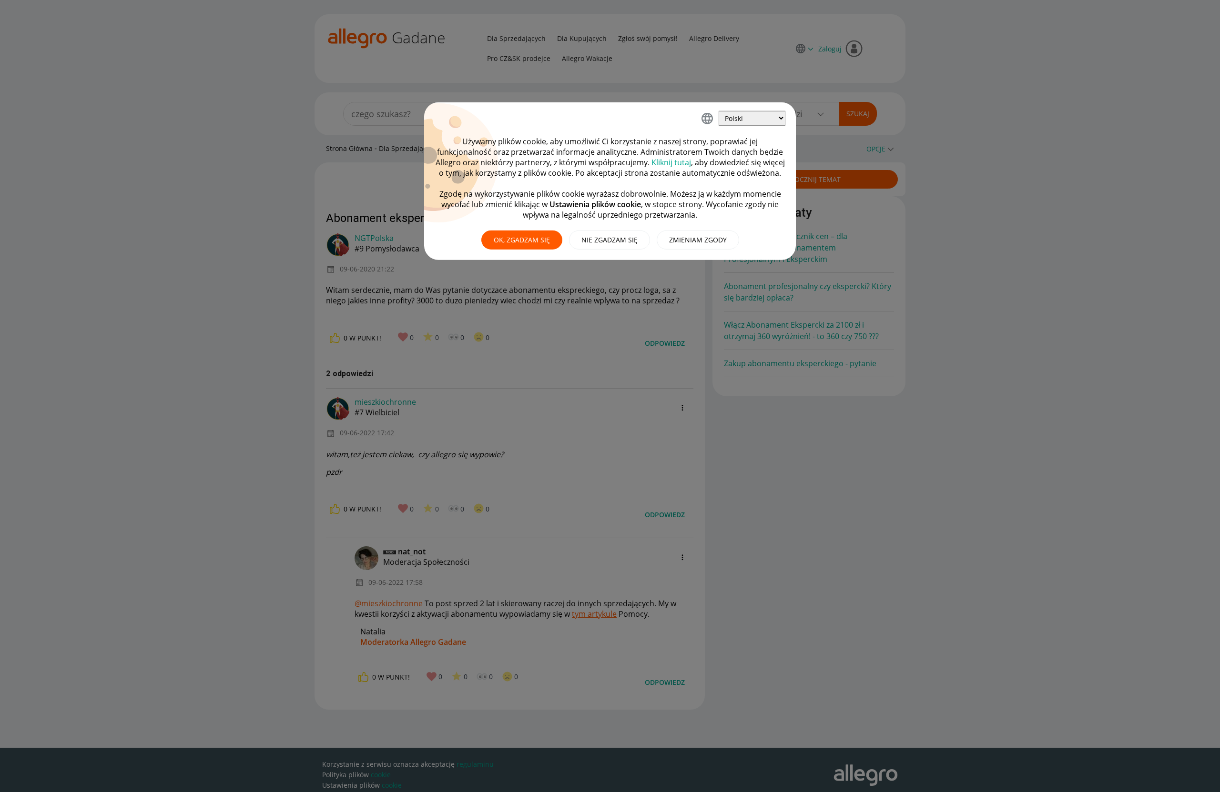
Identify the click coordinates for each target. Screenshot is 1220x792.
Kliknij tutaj (671, 162)
